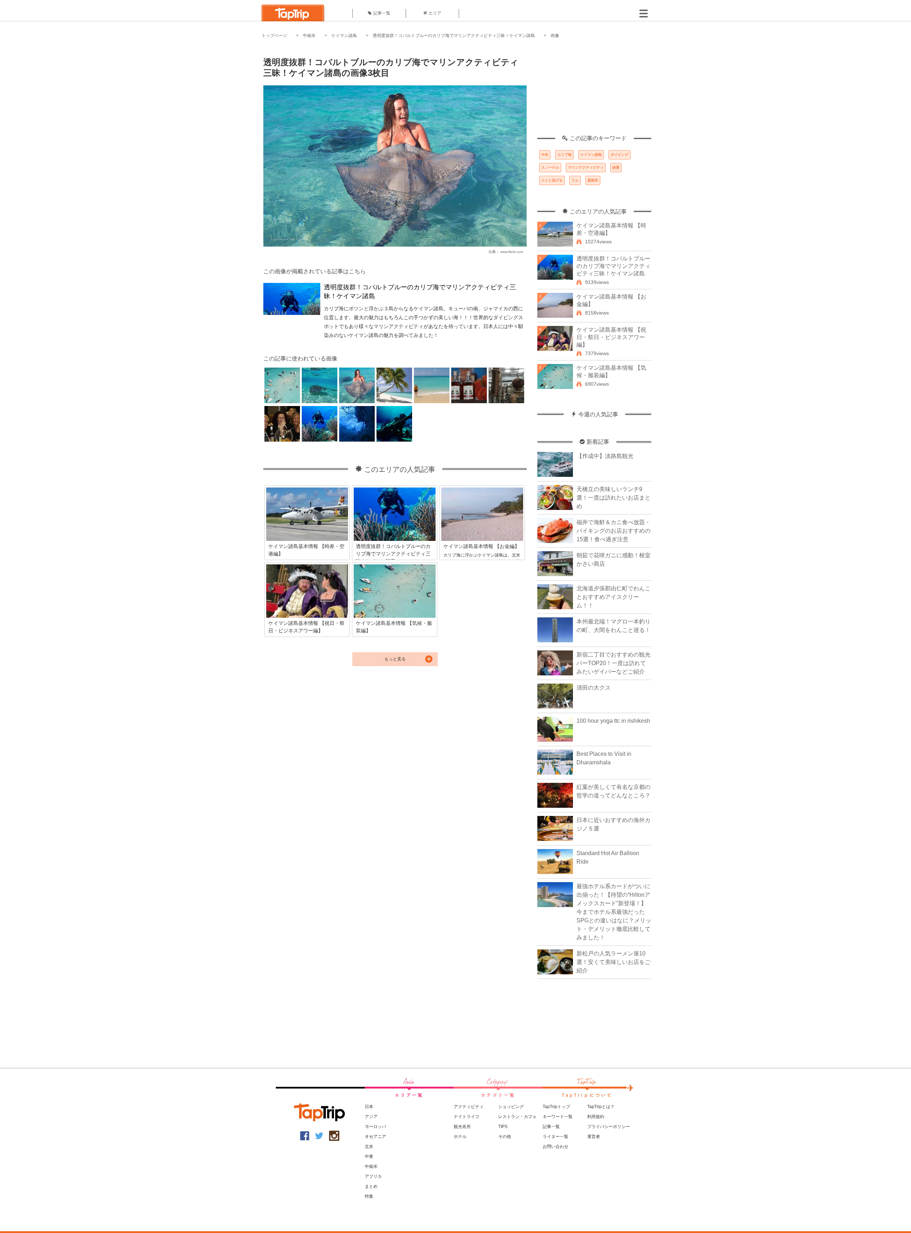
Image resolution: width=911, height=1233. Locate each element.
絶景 (616, 167)
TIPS (502, 1126)
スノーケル (550, 167)
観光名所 (462, 1126)
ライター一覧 (555, 1136)
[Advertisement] (594, 90)
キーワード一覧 (558, 1116)
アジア (371, 1116)
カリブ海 (564, 155)
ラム (575, 180)
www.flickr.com (511, 252)
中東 (369, 1156)
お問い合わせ (555, 1146)
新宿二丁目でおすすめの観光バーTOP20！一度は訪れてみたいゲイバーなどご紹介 (613, 663)
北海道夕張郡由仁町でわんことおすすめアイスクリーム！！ (613, 596)
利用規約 (595, 1116)
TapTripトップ (556, 1106)
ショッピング (511, 1106)
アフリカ (373, 1176)
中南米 (309, 35)
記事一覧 (381, 13)
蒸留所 (593, 180)
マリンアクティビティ (586, 167)
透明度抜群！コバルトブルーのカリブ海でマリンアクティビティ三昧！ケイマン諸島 (454, 35)
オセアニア (375, 1136)
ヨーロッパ (375, 1126)
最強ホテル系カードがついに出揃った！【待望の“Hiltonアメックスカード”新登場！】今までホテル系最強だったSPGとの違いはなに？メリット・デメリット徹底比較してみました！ (613, 911)
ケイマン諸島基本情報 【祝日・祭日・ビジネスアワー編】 (611, 337)
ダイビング (619, 155)
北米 (369, 1146)
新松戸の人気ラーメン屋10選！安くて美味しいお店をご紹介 (613, 962)
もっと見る (395, 659)
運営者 (593, 1136)
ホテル (460, 1136)
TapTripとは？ (601, 1106)
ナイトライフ (466, 1116)
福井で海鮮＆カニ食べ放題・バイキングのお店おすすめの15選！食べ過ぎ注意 (613, 530)
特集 (369, 1196)
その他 (504, 1136)
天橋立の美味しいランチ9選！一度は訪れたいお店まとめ (613, 497)
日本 (369, 1106)
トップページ (274, 35)
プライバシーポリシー (608, 1126)
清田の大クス (593, 688)
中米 (544, 155)
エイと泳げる (552, 180)
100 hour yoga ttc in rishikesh (613, 721)
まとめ (371, 1186)
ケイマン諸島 (344, 35)
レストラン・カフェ (517, 1116)
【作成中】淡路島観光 (604, 456)
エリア (434, 13)
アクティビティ (469, 1106)
